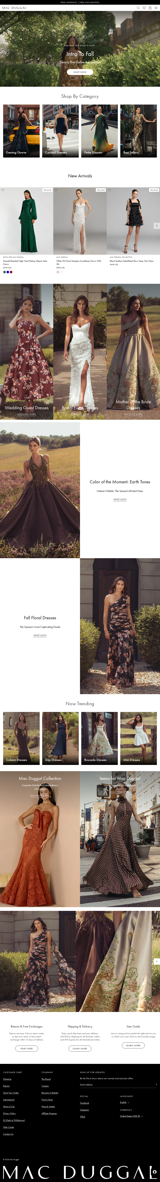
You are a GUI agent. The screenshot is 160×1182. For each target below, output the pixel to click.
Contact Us (8, 1134)
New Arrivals (80, 176)
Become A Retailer (50, 1092)
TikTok (82, 1116)
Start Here (26, 1048)
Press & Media (48, 1106)
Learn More (80, 1048)
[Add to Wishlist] (2, 190)
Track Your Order (11, 1092)
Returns (6, 1085)
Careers (45, 1085)
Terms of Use (9, 1106)
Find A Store (47, 1099)
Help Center (8, 1127)
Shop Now (120, 499)
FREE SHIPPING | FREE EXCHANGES (80, 2)
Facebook (84, 1102)
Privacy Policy (9, 1113)
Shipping (7, 1079)
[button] (150, 7)
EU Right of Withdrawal (14, 1120)
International (8, 1099)
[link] (4, 272)
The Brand (46, 1079)
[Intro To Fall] (80, 49)
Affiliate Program (49, 1113)
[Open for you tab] (154, 1172)
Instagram (84, 1109)
